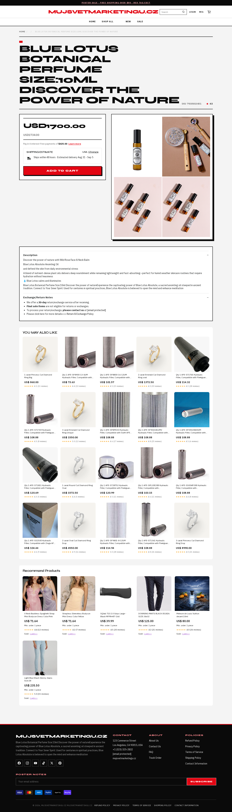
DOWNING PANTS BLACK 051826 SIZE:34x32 (153, 614)
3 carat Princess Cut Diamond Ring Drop (190, 541)
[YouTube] (35, 763)
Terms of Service (194, 752)
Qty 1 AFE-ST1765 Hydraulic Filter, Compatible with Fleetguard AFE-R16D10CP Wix (191, 376)
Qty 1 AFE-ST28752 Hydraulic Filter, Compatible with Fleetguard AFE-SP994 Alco (115, 487)
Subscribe (201, 781)
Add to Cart (62, 170)
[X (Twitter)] (51, 763)
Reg (201, 12)
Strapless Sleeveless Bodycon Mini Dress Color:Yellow (76, 614)
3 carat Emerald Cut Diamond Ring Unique (76, 431)
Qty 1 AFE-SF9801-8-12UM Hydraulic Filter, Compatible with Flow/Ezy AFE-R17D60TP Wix (115, 542)
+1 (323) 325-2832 (123, 749)
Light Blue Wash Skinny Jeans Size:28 (38, 679)
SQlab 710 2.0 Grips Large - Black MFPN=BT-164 (113, 614)
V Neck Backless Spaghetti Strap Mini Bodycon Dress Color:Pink (39, 614)
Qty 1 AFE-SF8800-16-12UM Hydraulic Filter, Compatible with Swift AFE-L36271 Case (115, 376)
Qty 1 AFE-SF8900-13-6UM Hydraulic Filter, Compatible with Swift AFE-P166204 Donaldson (77, 376)
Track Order (155, 757)
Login (192, 12)
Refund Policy (192, 740)
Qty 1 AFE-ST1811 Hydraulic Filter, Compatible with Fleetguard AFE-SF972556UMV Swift (39, 487)
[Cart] (209, 12)
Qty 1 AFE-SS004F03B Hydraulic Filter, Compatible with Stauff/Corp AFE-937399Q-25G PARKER (191, 487)
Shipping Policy (193, 757)
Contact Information (196, 763)
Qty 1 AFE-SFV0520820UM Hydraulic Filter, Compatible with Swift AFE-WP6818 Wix (191, 431)
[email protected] (96, 310)
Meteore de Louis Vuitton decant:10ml (187, 614)
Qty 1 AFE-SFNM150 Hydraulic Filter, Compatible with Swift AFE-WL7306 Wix (115, 431)
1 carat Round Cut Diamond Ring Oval (77, 486)
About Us (154, 740)
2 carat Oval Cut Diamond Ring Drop (76, 541)
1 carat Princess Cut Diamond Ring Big (38, 376)
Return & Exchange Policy (80, 313)
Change (93, 152)
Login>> (34, 633)
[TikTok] (43, 763)
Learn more (74, 143)
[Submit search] (183, 12)
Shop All (107, 21)
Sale (140, 21)
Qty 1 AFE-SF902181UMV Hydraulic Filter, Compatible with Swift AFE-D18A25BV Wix (153, 431)
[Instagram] (27, 763)
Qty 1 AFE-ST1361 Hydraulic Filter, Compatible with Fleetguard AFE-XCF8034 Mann (153, 542)
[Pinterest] (60, 763)
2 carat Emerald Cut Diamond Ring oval (151, 376)
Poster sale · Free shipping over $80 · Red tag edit (116, 3)
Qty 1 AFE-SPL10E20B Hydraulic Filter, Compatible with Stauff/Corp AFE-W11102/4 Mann (154, 487)
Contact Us (155, 746)
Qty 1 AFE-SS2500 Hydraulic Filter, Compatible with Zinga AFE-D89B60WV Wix (40, 542)
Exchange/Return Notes (38, 297)
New (128, 21)
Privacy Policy (192, 746)
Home (92, 21)
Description (30, 255)
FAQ (151, 752)
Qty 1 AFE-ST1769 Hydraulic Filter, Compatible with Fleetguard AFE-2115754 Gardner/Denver (39, 431)
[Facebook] (19, 763)
